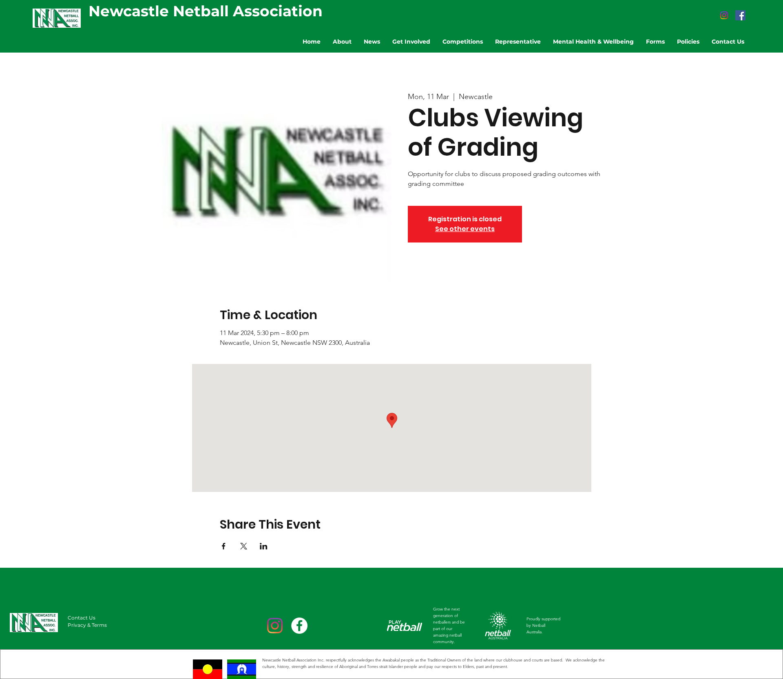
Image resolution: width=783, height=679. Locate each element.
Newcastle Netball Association (205, 11)
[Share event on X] (244, 546)
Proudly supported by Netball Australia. (543, 625)
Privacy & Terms (87, 625)
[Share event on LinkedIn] (264, 546)
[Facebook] (740, 15)
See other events (465, 229)
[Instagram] (724, 15)
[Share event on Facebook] (224, 546)
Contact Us (81, 618)
